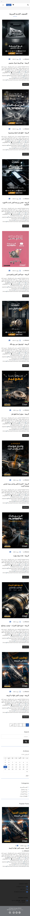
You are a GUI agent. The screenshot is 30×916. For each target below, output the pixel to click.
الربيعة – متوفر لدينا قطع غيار (20, 414)
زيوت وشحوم (24, 789)
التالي (12, 725)
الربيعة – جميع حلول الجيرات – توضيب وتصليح (15, 625)
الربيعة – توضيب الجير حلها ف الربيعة (17, 695)
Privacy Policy (20, 909)
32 (17, 725)
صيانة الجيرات (24, 791)
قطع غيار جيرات (23, 796)
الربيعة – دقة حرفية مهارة (21, 556)
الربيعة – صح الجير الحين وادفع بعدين (17, 274)
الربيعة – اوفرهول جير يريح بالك (19, 344)
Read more (25, 84)
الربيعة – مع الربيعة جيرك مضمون (19, 63)
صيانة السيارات (23, 794)
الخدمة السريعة (23, 787)
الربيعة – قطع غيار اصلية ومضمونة (18, 133)
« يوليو (27, 775)
